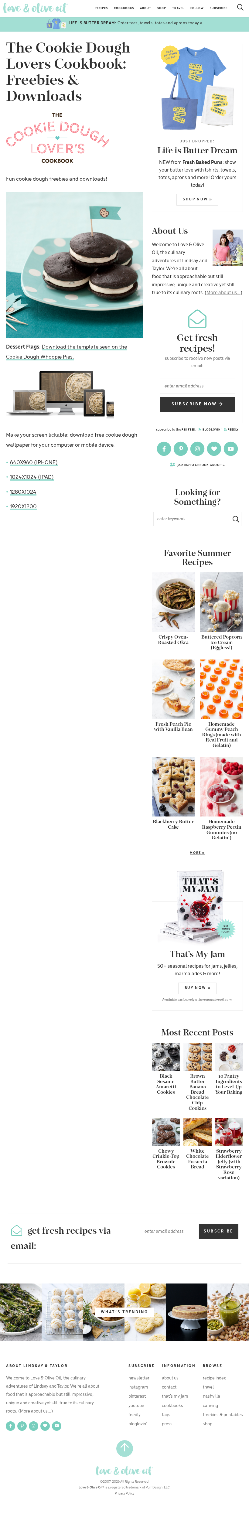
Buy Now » (198, 988)
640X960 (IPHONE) (34, 463)
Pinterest (137, 1396)
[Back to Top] (124, 1448)
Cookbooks (124, 8)
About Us (170, 1378)
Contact (169, 1387)
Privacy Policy (124, 1493)
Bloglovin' (212, 429)
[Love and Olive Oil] (35, 8)
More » (178, 853)
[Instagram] (197, 449)
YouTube (136, 1405)
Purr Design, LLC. (158, 1487)
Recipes (101, 8)
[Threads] (214, 449)
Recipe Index (214, 1378)
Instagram (138, 1387)
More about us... (223, 292)
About (145, 8)
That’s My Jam (175, 1396)
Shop (161, 8)
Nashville (211, 1396)
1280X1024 (23, 492)
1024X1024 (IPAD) (32, 477)
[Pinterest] (181, 449)
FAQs (166, 1415)
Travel (178, 8)
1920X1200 (23, 507)
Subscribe (218, 8)
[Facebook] (164, 449)
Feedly (233, 429)
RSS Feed (188, 429)
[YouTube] (231, 449)
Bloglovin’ (137, 1424)
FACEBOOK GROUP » (201, 465)
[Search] (240, 8)
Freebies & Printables (223, 1415)
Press (167, 1424)
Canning (210, 1405)
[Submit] (233, 519)
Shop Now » (198, 199)
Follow (197, 8)
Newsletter (138, 1378)
